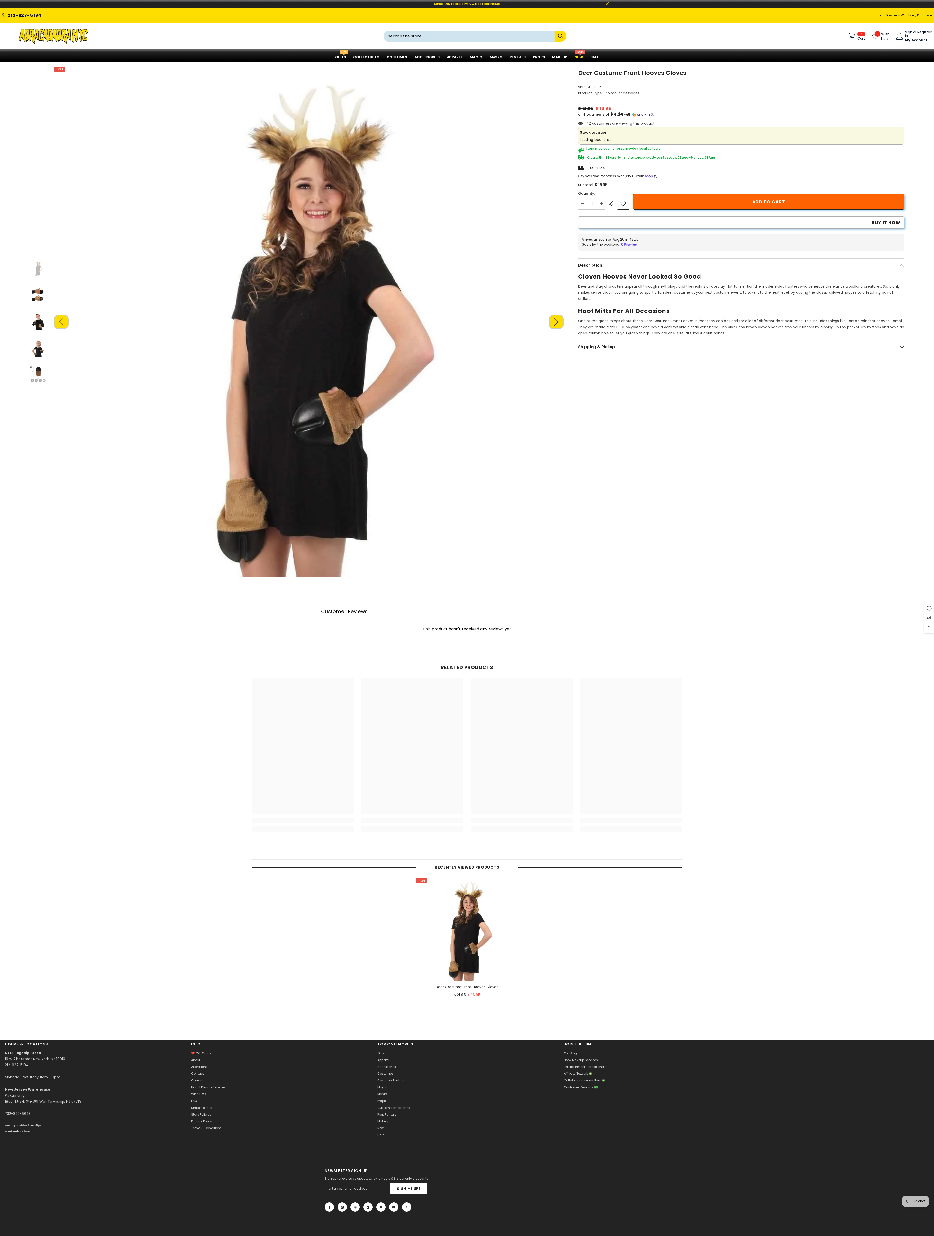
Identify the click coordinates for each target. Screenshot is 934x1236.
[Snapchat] (381, 1207)
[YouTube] (393, 1207)
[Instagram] (342, 1207)
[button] (61, 322)
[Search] (475, 36)
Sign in (908, 33)
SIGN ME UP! (408, 1188)
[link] (623, 204)
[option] (309, 322)
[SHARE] (613, 204)
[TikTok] (368, 1207)
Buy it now (886, 222)
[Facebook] (329, 1207)
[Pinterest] (355, 1207)
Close (607, 4)
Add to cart (768, 202)
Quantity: (586, 193)
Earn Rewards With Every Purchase (905, 15)
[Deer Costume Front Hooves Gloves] (467, 929)
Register (924, 32)
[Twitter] (406, 1207)
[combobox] (469, 36)
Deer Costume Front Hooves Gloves (467, 986)
